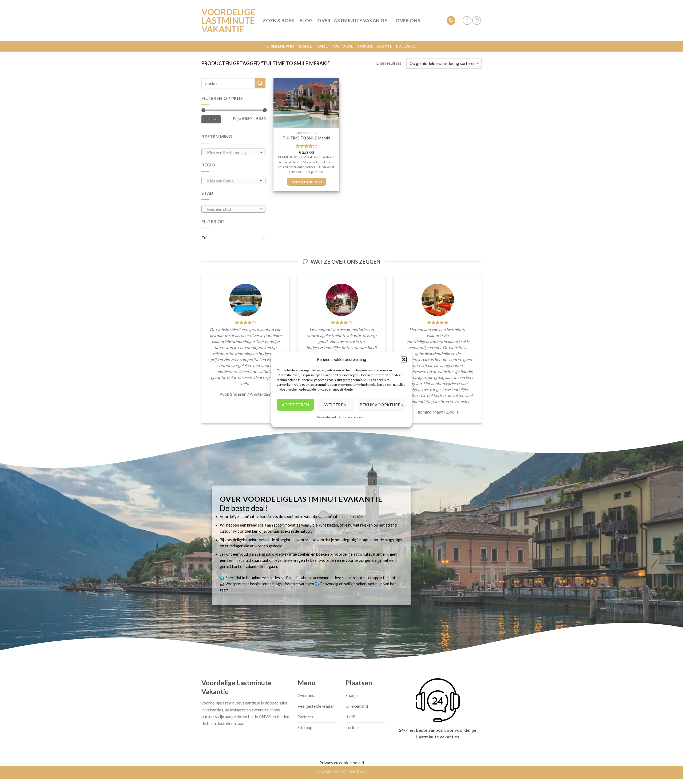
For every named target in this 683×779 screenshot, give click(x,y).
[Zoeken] (451, 20)
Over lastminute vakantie (352, 20)
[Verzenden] (260, 83)
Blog (306, 20)
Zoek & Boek (279, 20)
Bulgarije (406, 46)
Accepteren (295, 404)
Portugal (342, 46)
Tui (204, 237)
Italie (322, 46)
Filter (211, 119)
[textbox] (232, 152)
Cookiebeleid (326, 417)
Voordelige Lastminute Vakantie (228, 20)
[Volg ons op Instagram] (476, 20)
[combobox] (233, 152)
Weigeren (335, 404)
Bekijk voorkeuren (381, 404)
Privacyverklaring (351, 417)
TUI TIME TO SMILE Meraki (306, 138)
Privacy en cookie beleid (341, 762)
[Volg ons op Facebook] (467, 20)
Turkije (365, 46)
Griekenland (280, 46)
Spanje (305, 46)
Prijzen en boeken (306, 182)
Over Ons (408, 20)
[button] (403, 359)
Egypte (384, 46)
